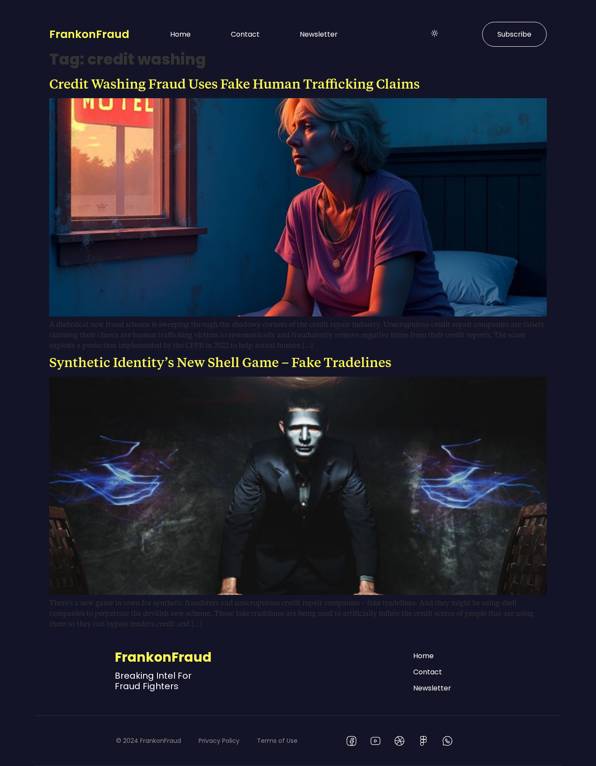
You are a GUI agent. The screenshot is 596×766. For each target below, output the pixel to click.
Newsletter (319, 34)
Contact (245, 34)
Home (180, 34)
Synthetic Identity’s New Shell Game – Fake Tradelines (220, 362)
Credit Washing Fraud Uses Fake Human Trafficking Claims (234, 83)
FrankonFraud (89, 34)
